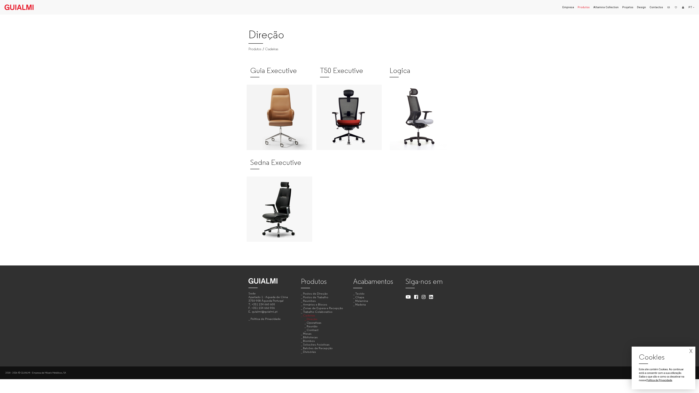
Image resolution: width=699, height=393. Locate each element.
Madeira (360, 304)
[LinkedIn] (431, 297)
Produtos (584, 7)
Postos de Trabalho (315, 297)
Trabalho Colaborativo (318, 311)
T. (261, 304)
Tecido (360, 293)
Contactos (656, 7)
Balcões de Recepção (318, 348)
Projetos (627, 7)
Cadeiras (271, 49)
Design (641, 7)
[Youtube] (408, 297)
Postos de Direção (315, 293)
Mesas (307, 333)
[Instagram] (424, 297)
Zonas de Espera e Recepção (323, 308)
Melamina (361, 301)
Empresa (568, 7)
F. (261, 308)
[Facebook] (416, 297)
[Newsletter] (668, 7)
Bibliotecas (310, 337)
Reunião (312, 326)
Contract (313, 330)
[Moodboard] (676, 7)
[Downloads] (683, 7)
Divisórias (309, 352)
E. (263, 311)
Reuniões (309, 301)
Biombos (309, 341)
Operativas (314, 322)
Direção (312, 319)
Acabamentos (373, 281)
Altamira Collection (606, 7)
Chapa (359, 297)
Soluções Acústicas (316, 344)
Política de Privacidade (266, 319)
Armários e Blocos (315, 304)
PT (691, 7)
